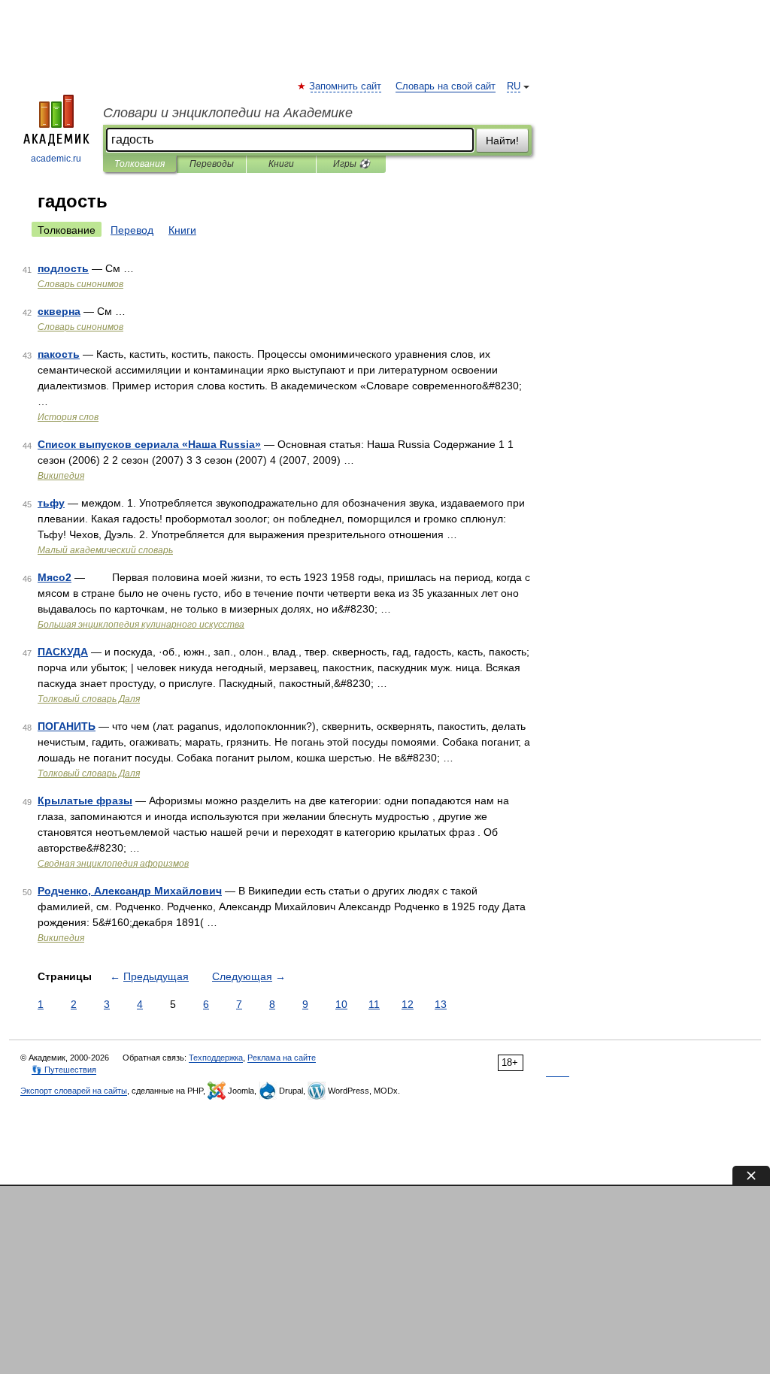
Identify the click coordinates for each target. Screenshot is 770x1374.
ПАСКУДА (63, 652)
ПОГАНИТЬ (66, 726)
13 (441, 1004)
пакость (59, 354)
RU (513, 86)
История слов (68, 417)
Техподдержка (216, 1057)
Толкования (139, 164)
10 (341, 1004)
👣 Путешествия (64, 1069)
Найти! (502, 141)
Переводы (211, 164)
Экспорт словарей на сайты (73, 1090)
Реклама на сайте (281, 1057)
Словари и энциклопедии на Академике (228, 112)
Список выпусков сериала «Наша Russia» (149, 444)
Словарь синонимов (80, 284)
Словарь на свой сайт (446, 86)
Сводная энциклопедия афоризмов (113, 863)
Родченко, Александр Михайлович (130, 891)
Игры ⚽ (351, 164)
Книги (281, 164)
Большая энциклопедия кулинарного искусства (141, 624)
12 (408, 1004)
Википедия (61, 476)
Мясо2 (54, 577)
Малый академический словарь (105, 550)
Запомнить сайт (346, 86)
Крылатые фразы (85, 800)
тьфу (51, 503)
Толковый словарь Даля (89, 699)
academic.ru (56, 158)
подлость (63, 268)
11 (374, 1004)
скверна (59, 311)
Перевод (132, 230)
